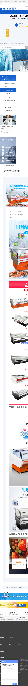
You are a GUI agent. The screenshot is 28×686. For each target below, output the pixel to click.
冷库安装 (4, 25)
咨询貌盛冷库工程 (13, 35)
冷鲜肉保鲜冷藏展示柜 (10, 90)
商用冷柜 (7, 33)
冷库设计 (6, 43)
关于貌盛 (10, 33)
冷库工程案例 (11, 637)
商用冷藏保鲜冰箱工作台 (10, 102)
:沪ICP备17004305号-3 (23, 666)
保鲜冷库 (19, 43)
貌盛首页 (1, 25)
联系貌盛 (2, 651)
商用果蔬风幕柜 (8, 111)
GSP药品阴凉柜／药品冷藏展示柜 (10, 95)
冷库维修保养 (7, 25)
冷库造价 (10, 43)
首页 (1, 631)
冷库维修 (17, 631)
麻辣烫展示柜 (8, 107)
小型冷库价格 (24, 43)
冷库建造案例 (10, 25)
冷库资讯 (4, 33)
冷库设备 (1, 33)
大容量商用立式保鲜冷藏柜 (10, 84)
